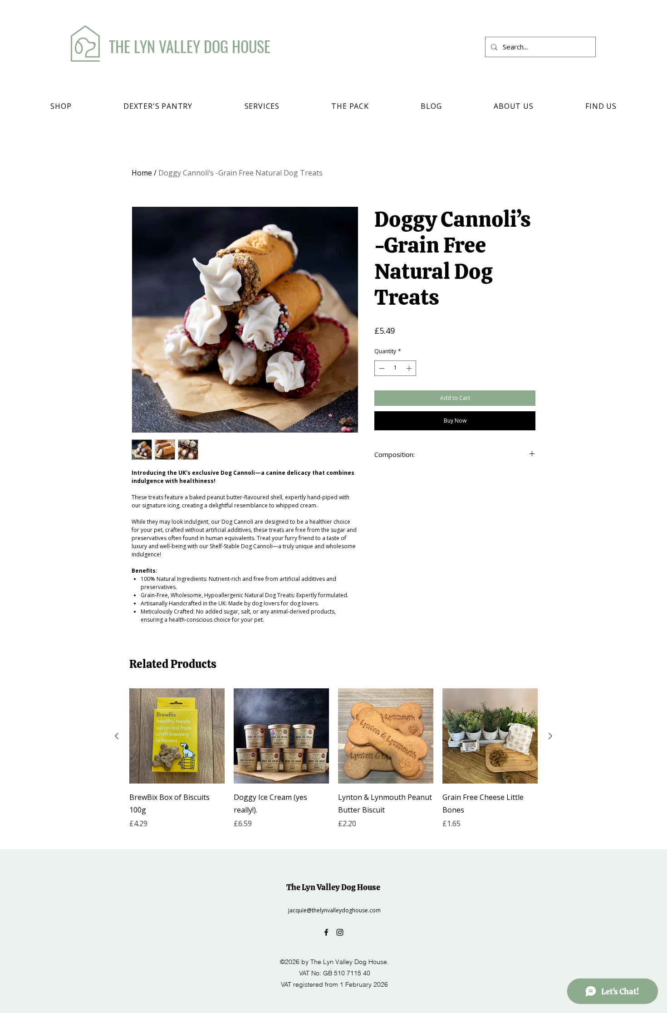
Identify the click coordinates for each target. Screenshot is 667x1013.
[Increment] (410, 368)
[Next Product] (550, 736)
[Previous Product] (116, 736)
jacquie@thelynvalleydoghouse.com (334, 910)
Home (142, 173)
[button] (61, 106)
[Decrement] (381, 368)
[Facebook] (326, 932)
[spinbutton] (395, 368)
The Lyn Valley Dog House (333, 887)
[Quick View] (177, 736)
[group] (333, 765)
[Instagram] (339, 932)
